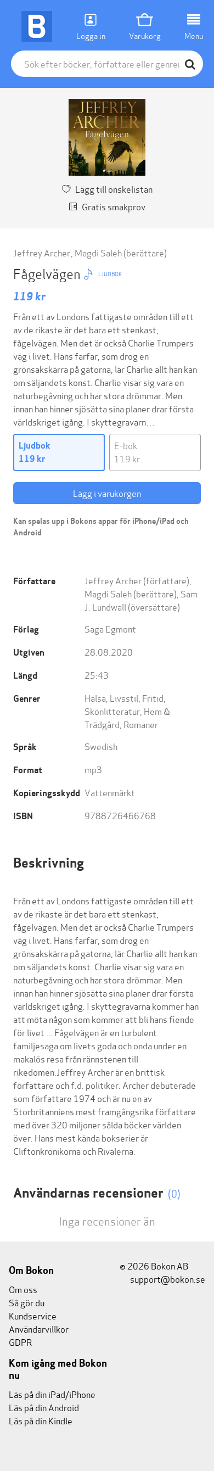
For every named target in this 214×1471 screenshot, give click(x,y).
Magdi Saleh (98, 252)
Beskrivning (48, 862)
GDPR (20, 1341)
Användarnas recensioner (97, 1192)
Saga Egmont (110, 628)
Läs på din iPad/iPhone (52, 1394)
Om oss (23, 1289)
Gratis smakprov (113, 206)
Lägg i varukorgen (107, 492)
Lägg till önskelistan (114, 188)
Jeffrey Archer (41, 252)
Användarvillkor (39, 1328)
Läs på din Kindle (40, 1420)
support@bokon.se (166, 1278)
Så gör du (26, 1302)
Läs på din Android (44, 1407)
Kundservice (33, 1315)
